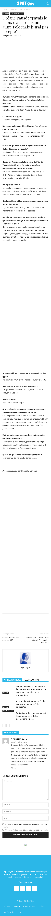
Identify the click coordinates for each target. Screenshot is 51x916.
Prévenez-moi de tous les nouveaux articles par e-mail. (26, 830)
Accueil (4, 9)
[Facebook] (12, 622)
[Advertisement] (25, 344)
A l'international (8, 711)
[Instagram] (22, 888)
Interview (13, 9)
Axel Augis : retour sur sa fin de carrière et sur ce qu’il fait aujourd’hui (30, 704)
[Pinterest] (24, 622)
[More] (47, 622)
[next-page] (8, 725)
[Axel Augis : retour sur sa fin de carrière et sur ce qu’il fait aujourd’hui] (8, 704)
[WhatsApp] (29, 622)
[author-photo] (25, 664)
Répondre (14, 768)
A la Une (5, 692)
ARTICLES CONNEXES (12, 680)
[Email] (35, 622)
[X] (18, 622)
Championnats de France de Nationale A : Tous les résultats (37, 640)
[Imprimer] (41, 622)
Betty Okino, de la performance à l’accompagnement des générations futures (31, 716)
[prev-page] (4, 725)
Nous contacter (25, 882)
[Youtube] (34, 888)
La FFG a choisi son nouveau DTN (10, 638)
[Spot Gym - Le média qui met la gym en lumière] (25, 3)
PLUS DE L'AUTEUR (31, 680)
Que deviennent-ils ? (26, 9)
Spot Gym (8, 36)
